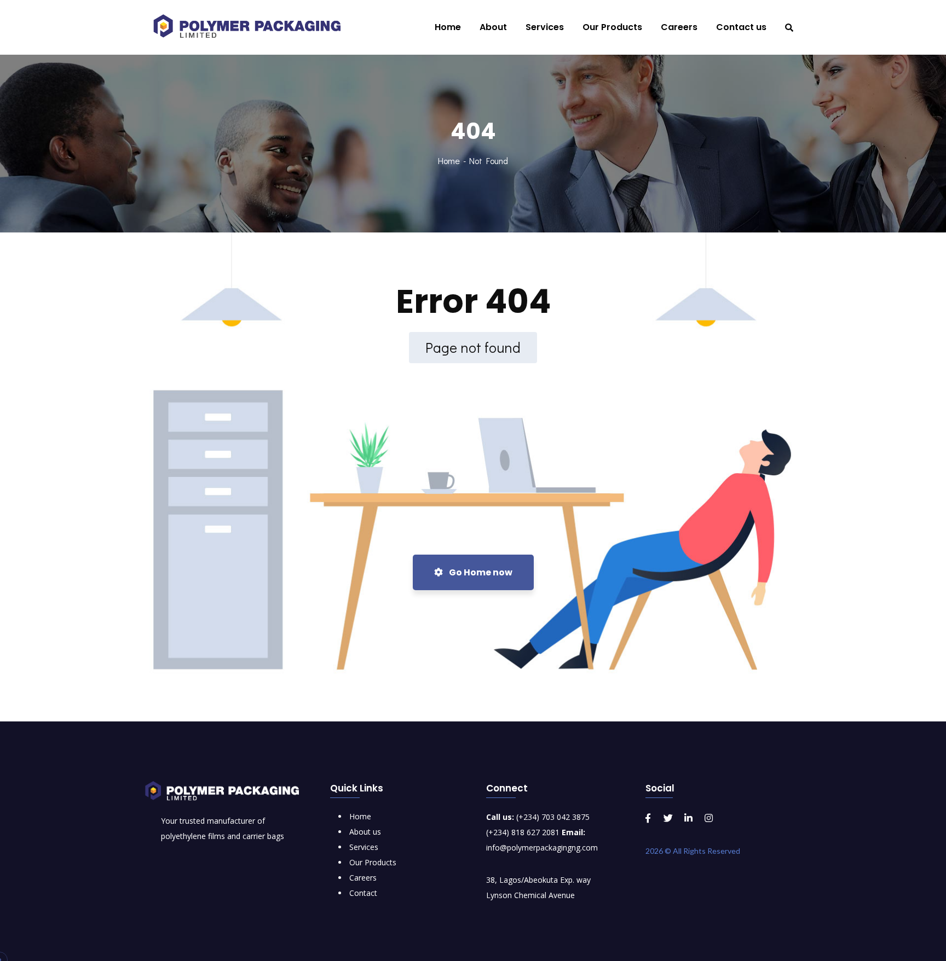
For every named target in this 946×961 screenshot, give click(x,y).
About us (365, 831)
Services (363, 847)
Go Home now (479, 572)
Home (449, 160)
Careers (363, 877)
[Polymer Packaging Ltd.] (253, 27)
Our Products (372, 862)
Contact (363, 893)
